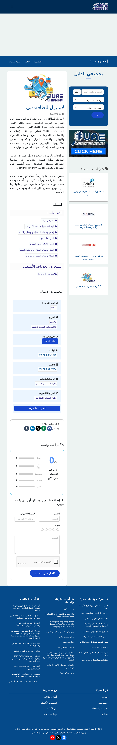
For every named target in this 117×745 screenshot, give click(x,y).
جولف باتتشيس (68, 642)
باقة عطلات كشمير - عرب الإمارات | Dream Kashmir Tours (60, 615)
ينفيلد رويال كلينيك (67, 673)
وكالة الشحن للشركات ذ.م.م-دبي (95, 660)
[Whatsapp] (43, 428)
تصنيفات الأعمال (49, 703)
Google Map (50, 341)
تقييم (57, 525)
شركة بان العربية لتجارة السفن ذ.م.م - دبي (93, 653)
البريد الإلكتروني (27, 513)
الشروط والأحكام (100, 708)
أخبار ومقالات (50, 697)
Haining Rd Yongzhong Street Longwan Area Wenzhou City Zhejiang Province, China (62, 624)
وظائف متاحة (50, 714)
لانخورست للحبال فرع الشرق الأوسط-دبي (93, 607)
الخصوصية (103, 703)
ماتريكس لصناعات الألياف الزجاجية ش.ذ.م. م (60, 666)
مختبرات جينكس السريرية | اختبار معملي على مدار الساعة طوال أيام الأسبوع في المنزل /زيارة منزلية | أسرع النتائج (58, 656)
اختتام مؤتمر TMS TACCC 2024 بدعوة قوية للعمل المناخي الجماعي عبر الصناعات (26, 658)
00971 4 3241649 (48, 355)
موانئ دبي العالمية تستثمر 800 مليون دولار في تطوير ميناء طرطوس (25, 617)
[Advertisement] (58, 35)
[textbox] (88, 100)
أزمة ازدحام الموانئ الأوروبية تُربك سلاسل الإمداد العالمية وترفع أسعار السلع (26, 608)
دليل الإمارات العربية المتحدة (63, 729)
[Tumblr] (26, 428)
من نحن (104, 697)
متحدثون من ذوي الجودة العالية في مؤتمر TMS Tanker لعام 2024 (26, 675)
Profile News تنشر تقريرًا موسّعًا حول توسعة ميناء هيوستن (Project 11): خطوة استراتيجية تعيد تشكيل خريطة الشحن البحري (25, 634)
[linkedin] (32, 428)
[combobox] (88, 99)
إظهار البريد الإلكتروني (46, 383)
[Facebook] (49, 428)
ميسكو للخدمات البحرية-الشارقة (95, 637)
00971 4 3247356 (48, 369)
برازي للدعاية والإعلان (24, 729)
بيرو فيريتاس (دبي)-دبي (99, 647)
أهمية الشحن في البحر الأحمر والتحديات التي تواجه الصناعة (28, 624)
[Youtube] (52, 737)
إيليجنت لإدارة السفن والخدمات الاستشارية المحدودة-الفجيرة (96, 625)
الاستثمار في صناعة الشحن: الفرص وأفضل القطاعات (26, 644)
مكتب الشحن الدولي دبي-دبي (96, 618)
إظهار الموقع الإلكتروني (46, 398)
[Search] (97, 115)
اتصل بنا (104, 714)
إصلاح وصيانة (15, 61)
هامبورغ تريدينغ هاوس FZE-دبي (95, 631)
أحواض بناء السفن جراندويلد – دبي (94, 613)
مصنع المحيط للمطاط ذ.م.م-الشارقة (93, 642)
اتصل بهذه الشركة (37, 408)
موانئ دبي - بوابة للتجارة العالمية (27, 651)
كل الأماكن (52, 708)
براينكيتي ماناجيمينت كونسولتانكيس (60, 632)
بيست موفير (69, 609)
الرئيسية (38, 61)
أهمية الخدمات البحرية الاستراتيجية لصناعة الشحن (26, 667)
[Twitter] (38, 428)
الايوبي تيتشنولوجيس (65, 647)
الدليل (27, 61)
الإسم (57, 513)
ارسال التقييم (43, 573)
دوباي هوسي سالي (66, 637)
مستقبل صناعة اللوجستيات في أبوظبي (24, 682)
